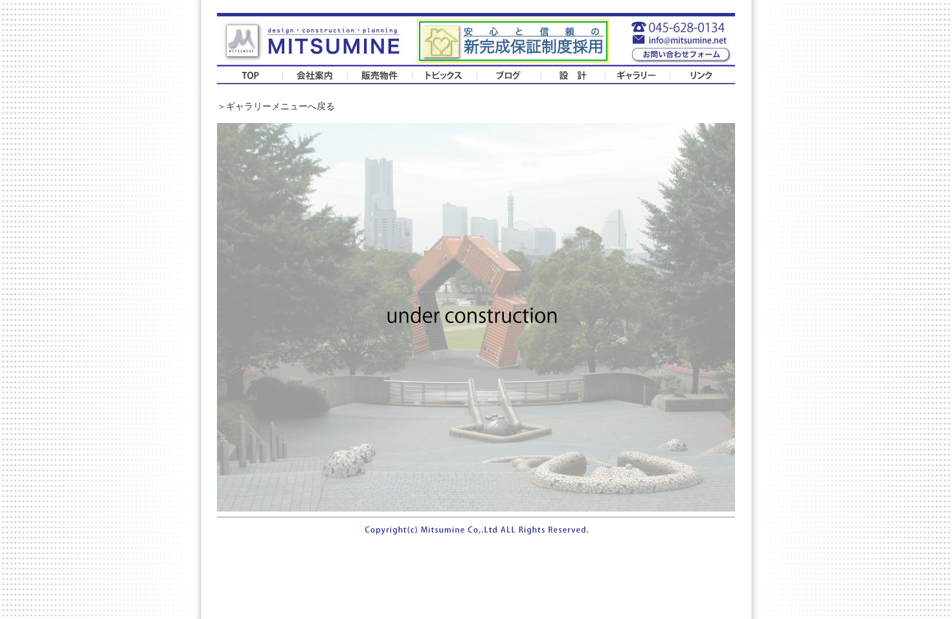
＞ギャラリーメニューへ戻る (276, 106)
